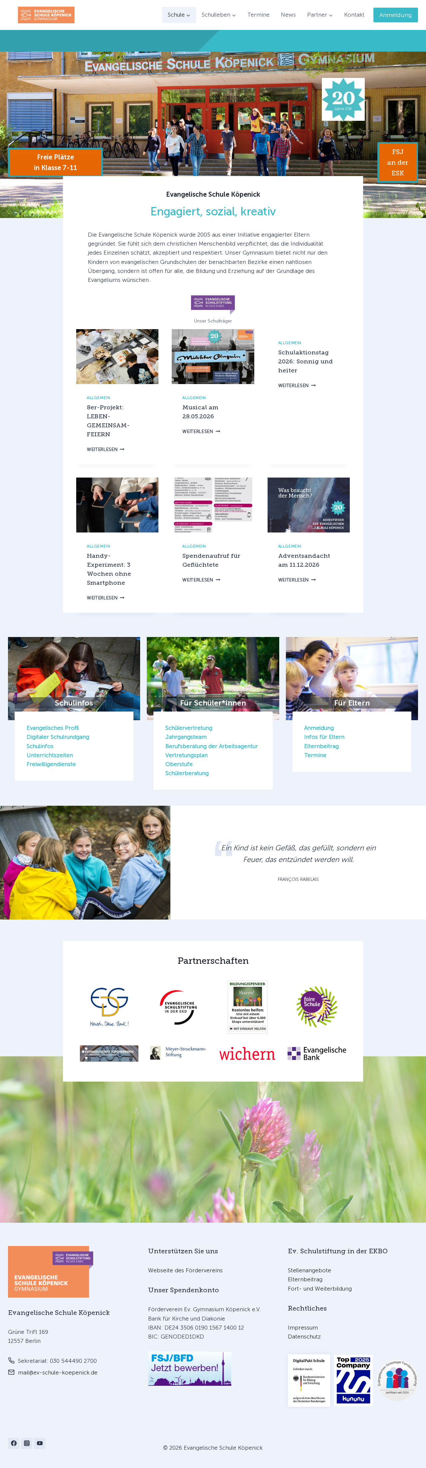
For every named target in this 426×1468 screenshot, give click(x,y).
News (288, 14)
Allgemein (98, 397)
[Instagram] (26, 1443)
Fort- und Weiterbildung (320, 1288)
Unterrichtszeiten (50, 755)
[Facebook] (13, 1443)
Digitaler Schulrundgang (58, 737)
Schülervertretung (188, 728)
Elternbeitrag (321, 746)
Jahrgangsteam (186, 737)
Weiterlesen (105, 449)
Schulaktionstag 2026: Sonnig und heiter (305, 361)
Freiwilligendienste (51, 764)
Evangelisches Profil (53, 728)
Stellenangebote (309, 1270)
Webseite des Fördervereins (185, 1270)
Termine (258, 14)
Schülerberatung (187, 773)
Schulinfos (40, 746)
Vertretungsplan (186, 755)
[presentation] (117, 356)
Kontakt (354, 14)
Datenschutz (304, 1336)
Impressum (303, 1327)
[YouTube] (39, 1443)
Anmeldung (395, 15)
